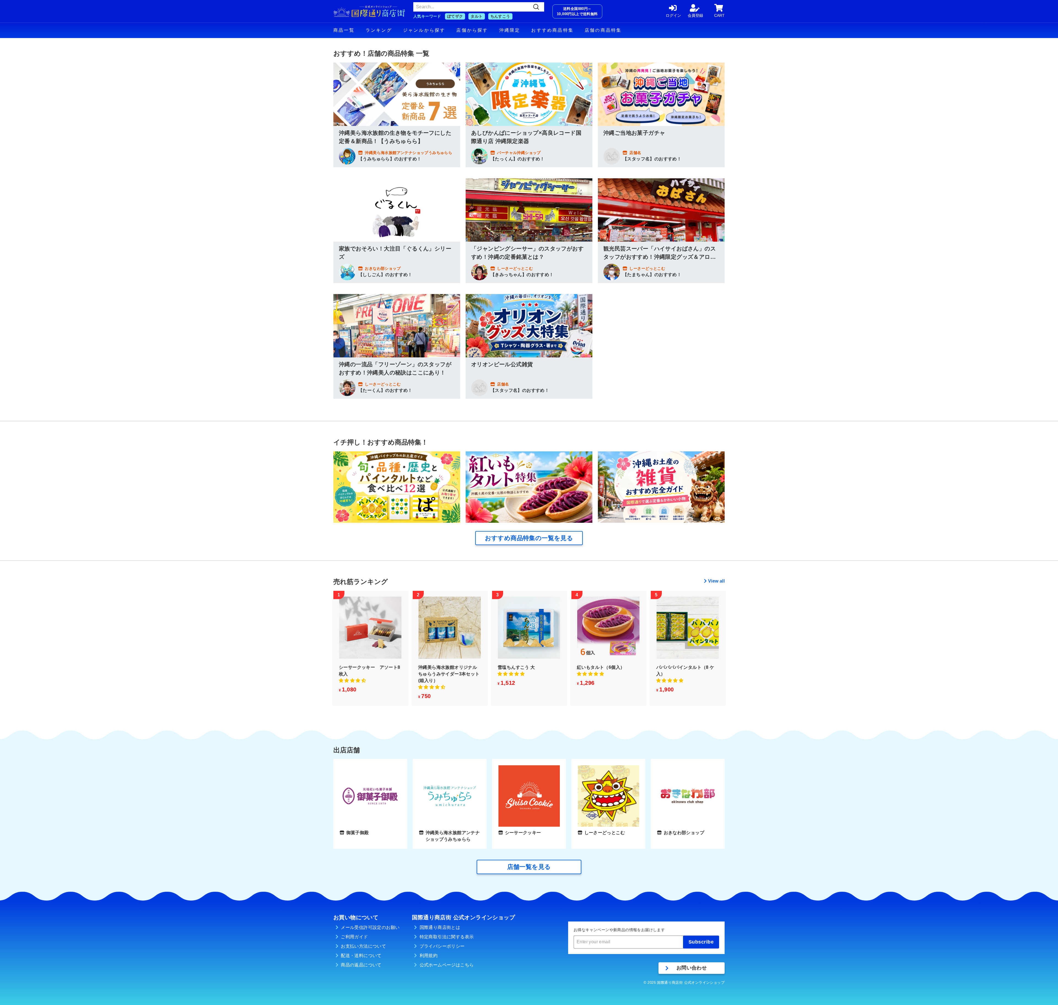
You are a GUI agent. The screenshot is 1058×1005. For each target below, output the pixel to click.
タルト (476, 16)
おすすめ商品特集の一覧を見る (529, 538)
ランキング (379, 30)
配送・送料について (361, 955)
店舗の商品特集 (603, 30)
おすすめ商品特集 (552, 30)
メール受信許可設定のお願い (370, 927)
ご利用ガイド (354, 936)
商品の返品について (361, 965)
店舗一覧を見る (529, 866)
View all (716, 581)
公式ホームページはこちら (447, 965)
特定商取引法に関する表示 (447, 936)
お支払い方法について (363, 946)
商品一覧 (344, 30)
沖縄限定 (509, 30)
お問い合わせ (691, 968)
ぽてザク (455, 16)
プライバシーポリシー (442, 946)
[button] (352, 680)
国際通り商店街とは (440, 927)
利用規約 (429, 955)
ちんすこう (500, 16)
